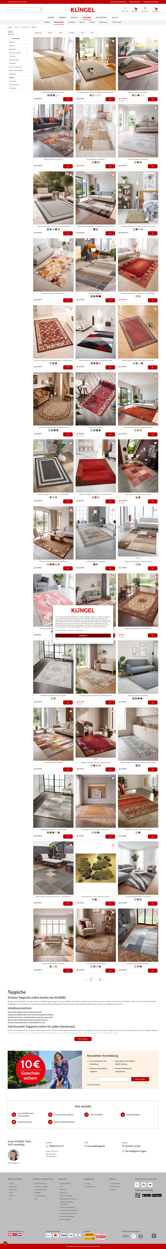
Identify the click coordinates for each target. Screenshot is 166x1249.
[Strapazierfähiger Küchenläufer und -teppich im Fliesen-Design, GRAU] (139, 765)
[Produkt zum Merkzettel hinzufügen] (70, 41)
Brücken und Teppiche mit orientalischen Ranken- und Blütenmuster (53, 360)
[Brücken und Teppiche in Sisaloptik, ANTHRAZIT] (133, 698)
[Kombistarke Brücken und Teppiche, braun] (94, 564)
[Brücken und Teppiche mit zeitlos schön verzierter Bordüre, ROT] (96, 497)
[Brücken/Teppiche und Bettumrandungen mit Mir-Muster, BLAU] (137, 363)
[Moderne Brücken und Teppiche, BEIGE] (93, 162)
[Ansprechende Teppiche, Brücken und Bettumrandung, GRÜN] (55, 430)
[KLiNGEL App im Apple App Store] (146, 1195)
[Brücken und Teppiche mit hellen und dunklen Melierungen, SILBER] (100, 363)
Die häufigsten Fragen (135, 1151)
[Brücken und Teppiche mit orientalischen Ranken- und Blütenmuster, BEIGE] (50, 363)
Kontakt (87, 1183)
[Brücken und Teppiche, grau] (91, 296)
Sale (10, 1199)
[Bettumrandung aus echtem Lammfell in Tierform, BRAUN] (96, 899)
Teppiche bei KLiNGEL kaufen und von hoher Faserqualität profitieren (31, 1015)
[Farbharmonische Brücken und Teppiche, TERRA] (56, 966)
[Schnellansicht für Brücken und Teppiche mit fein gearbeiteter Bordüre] (152, 434)
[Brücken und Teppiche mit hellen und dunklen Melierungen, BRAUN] (94, 363)
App (36, 1199)
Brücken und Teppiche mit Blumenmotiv (53, 293)
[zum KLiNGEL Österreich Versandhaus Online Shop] (10, 1234)
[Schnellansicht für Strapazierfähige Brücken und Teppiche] (68, 99)
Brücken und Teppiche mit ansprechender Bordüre (53, 561)
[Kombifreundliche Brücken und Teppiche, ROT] (141, 966)
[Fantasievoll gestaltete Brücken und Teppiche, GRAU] (141, 899)
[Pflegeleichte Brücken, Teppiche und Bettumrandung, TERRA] (100, 765)
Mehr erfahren (83, 1039)
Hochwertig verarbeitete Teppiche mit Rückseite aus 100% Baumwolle (95, 696)
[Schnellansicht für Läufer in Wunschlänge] (110, 434)
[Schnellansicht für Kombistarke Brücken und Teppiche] (152, 166)
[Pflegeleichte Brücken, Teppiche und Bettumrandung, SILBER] (97, 765)
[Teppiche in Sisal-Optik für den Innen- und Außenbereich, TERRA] (59, 229)
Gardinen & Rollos (14, 60)
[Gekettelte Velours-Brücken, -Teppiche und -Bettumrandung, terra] (139, 296)
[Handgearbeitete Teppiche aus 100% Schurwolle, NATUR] (56, 832)
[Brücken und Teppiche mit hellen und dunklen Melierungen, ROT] (97, 363)
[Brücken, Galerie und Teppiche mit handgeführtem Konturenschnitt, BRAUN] (94, 229)
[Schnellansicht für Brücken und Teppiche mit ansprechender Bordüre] (68, 568)
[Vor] (105, 979)
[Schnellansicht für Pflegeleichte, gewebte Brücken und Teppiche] (68, 702)
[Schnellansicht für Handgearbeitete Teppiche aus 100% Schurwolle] (68, 836)
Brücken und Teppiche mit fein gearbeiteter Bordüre (138, 427)
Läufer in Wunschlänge (95, 427)
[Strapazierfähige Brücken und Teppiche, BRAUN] (54, 95)
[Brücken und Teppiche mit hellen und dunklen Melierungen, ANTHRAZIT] (91, 363)
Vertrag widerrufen (65, 1183)
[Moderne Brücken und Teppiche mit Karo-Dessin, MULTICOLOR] (137, 497)
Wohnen (11, 1196)
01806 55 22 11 (56, 1146)
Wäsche (11, 1193)
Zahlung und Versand (41, 1183)
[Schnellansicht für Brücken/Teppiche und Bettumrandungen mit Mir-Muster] (152, 367)
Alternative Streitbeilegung (67, 1207)
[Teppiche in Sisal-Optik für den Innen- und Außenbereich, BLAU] (50, 229)
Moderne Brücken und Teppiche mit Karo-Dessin (138, 494)
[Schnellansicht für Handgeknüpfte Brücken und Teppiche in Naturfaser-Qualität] (152, 233)
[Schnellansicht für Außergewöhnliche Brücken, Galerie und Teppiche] (152, 568)
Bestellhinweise (115, 1186)
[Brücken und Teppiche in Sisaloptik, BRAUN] (138, 698)
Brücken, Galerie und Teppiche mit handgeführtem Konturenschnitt (96, 226)
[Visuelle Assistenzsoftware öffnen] (153, 1235)
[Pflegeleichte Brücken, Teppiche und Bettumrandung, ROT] (94, 765)
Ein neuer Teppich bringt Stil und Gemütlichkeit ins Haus (26, 1022)
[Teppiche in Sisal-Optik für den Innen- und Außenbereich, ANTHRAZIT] (48, 229)
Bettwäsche (12, 49)
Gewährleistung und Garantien (68, 1199)
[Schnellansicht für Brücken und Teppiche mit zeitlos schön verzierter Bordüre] (110, 501)
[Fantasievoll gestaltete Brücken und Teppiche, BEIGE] (135, 899)
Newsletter (38, 1193)
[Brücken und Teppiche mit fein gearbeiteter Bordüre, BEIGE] (135, 430)
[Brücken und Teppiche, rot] (97, 296)
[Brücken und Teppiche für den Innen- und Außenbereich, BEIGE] (53, 497)
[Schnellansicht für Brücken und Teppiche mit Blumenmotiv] (68, 300)
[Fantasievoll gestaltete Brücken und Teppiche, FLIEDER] (138, 899)
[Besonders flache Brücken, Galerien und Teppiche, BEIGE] (52, 631)
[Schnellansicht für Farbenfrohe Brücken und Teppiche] (68, 166)
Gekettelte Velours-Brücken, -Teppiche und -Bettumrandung (138, 293)
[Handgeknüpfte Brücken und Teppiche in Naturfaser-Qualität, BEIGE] (134, 229)
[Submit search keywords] (41, 9)
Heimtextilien (16, 38)
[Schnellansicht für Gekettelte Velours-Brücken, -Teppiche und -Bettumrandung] (152, 300)
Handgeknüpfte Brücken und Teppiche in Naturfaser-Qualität (138, 226)
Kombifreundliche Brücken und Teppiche (138, 963)
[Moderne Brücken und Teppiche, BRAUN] (96, 162)
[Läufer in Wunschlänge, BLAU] (94, 430)
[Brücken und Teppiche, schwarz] (100, 296)
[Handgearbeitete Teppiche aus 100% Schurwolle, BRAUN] (50, 832)
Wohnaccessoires (14, 85)
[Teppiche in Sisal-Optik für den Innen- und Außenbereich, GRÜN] (56, 229)
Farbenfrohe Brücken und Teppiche (53, 159)
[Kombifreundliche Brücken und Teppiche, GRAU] (138, 966)
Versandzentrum (90, 1186)
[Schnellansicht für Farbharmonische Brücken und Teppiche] (68, 971)
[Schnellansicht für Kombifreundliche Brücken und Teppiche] (152, 971)
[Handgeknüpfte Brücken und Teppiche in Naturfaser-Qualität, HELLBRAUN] (137, 229)
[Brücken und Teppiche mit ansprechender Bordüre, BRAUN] (50, 564)
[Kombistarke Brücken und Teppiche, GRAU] (141, 162)
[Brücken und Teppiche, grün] (94, 296)
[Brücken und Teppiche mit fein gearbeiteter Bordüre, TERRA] (141, 430)
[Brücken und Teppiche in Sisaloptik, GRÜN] (141, 698)
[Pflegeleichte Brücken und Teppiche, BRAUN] (138, 95)
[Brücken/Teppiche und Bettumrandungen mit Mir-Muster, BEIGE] (134, 363)
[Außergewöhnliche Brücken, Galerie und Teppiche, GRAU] (139, 564)
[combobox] (26, 9)
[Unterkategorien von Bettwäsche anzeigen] (27, 49)
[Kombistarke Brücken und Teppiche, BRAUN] (138, 162)
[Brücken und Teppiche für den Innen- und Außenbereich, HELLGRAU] (56, 497)
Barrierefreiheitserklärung (67, 1216)
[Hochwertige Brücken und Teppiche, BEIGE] (91, 966)
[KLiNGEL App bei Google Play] (157, 1195)
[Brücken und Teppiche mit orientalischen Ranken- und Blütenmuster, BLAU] (53, 363)
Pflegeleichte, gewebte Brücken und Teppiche (53, 695)
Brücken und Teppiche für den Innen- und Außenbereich (53, 494)
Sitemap (11, 1183)
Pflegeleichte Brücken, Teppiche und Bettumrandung (95, 762)
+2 (101, 95)
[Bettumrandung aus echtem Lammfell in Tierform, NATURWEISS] (98, 899)
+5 (58, 95)
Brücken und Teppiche (96, 293)
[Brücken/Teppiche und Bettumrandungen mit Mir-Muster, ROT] (142, 363)
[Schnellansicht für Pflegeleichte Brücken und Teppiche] (152, 99)
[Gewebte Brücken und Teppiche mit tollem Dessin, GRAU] (96, 832)
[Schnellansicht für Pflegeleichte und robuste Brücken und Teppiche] (152, 836)
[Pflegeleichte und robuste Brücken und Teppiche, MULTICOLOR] (139, 832)
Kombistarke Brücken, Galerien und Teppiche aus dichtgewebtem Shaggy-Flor (96, 92)
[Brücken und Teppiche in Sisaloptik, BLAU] (136, 698)
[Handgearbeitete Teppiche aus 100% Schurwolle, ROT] (59, 832)
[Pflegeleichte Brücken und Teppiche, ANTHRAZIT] (133, 95)
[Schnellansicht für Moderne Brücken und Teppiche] (110, 166)
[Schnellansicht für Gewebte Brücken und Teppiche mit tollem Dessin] (110, 836)
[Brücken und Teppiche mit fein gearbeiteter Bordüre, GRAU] (138, 430)
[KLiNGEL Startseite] (83, 9)
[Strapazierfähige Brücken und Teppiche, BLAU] (51, 95)
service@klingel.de (96, 1146)
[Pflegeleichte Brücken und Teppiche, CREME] (141, 95)
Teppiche (11, 77)
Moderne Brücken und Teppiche (96, 159)
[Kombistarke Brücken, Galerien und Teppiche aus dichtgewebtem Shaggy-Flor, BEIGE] (93, 95)
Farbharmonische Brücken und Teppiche (53, 963)
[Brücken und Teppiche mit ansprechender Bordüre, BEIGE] (48, 564)
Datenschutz (63, 1193)
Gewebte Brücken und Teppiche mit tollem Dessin (96, 829)
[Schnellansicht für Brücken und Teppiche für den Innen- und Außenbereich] (68, 501)
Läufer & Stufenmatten (15, 67)
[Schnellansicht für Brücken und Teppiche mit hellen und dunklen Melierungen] (110, 367)
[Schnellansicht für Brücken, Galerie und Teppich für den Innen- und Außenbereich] (68, 903)
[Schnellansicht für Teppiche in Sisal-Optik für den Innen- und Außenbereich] (68, 233)
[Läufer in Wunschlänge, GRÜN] (97, 430)
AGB (61, 1186)
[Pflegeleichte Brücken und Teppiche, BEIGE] (136, 95)
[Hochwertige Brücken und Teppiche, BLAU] (94, 966)
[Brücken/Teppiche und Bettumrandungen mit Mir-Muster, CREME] (139, 363)
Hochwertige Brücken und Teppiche (96, 963)
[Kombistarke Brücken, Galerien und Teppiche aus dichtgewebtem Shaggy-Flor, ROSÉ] (99, 95)
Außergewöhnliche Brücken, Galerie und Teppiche (138, 561)
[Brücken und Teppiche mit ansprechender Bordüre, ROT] (53, 564)
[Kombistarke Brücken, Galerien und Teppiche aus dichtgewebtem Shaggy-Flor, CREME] (96, 95)
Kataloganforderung (40, 1196)
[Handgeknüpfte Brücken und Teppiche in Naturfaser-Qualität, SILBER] (142, 229)
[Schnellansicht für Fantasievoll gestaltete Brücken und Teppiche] (152, 903)
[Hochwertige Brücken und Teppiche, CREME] (97, 966)
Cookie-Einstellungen (66, 1196)
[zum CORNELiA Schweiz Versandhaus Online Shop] (15, 1234)
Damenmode (13, 1186)
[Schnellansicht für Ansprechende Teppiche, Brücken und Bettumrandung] (68, 434)
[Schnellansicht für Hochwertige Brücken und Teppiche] (110, 971)
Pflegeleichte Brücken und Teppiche (138, 92)
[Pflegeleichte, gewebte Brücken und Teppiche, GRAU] (55, 698)
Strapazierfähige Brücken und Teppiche (53, 92)
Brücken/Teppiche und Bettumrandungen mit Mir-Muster (138, 360)
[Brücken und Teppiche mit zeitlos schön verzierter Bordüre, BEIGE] (93, 497)
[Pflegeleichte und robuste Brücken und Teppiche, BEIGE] (137, 832)
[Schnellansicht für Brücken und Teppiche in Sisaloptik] (152, 702)
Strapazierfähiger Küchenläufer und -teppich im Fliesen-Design (138, 762)
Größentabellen (115, 1183)
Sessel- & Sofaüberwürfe (16, 70)
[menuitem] (50, 17)
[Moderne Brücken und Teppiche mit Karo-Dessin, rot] (139, 497)
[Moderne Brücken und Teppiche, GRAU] (98, 162)
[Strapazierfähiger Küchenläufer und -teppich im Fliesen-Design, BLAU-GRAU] (137, 765)
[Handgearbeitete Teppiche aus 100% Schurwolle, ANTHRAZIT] (48, 832)
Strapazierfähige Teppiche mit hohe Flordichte (138, 628)
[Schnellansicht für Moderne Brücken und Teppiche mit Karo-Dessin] (152, 501)
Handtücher (12, 63)
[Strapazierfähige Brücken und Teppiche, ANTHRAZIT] (48, 95)
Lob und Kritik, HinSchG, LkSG (68, 1213)
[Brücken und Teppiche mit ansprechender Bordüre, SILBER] (56, 564)
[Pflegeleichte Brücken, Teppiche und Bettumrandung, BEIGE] (91, 765)
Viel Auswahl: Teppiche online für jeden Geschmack (25, 1012)
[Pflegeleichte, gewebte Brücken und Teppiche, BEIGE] (52, 698)
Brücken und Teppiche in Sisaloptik (138, 695)
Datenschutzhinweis (93, 1084)
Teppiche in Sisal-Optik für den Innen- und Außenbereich (53, 226)
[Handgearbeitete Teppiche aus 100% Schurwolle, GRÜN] (53, 832)
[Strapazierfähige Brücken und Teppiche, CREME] (56, 95)
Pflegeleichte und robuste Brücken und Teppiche (138, 829)
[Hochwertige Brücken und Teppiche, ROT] (100, 966)
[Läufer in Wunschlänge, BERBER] (91, 430)
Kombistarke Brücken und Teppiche (138, 159)
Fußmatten (12, 56)
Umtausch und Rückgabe (42, 1186)
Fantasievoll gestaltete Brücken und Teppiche (138, 896)
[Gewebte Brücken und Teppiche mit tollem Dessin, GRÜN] (98, 832)
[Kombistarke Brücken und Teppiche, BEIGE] (135, 162)
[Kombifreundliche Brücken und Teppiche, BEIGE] (135, 966)
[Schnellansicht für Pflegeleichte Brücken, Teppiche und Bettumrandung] (110, 769)
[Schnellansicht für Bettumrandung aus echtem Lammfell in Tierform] (110, 903)
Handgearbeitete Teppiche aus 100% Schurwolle (53, 829)
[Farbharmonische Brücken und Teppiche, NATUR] (53, 966)
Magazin (113, 1189)
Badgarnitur (12, 42)
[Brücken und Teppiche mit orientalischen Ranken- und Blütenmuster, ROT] (56, 363)
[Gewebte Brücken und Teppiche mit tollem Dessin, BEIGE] (93, 832)
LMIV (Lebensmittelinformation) (69, 1210)
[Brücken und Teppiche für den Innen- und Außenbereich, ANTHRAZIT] (50, 497)
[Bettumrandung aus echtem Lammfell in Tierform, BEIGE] (93, 899)
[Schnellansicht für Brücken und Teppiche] (110, 300)
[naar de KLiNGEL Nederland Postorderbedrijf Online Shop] (20, 1234)
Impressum (63, 1189)
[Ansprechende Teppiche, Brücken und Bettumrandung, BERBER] (49, 430)
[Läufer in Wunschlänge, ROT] (100, 430)
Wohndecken (13, 88)
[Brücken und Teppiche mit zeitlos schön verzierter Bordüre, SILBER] (98, 497)
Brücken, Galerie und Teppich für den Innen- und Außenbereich (53, 896)
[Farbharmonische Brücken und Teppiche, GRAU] (50, 966)
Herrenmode (12, 1189)
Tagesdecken (12, 74)
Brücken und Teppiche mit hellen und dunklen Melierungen (95, 360)
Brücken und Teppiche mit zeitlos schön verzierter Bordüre (95, 494)
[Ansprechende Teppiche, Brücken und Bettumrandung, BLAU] (52, 430)
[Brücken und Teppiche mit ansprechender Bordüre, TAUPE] (59, 564)
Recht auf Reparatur (65, 1219)
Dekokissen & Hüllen (15, 53)
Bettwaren (12, 46)
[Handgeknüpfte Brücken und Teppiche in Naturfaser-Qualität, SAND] (139, 229)
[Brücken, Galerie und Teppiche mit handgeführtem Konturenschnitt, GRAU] (97, 229)
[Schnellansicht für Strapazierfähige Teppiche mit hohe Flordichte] (152, 635)
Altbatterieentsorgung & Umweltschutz (67, 1203)
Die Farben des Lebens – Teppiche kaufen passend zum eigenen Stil (30, 1017)
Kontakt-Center (132, 1146)
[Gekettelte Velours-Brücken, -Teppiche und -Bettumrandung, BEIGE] (137, 296)
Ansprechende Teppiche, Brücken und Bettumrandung (53, 427)
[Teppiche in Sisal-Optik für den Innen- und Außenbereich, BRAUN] (53, 229)
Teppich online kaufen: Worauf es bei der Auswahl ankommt (28, 1020)
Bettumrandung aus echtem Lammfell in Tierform (96, 896)
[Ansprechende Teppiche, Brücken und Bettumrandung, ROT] (57, 430)
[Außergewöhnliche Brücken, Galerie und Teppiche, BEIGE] (137, 564)
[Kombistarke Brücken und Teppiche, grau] (97, 564)
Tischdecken (12, 81)
